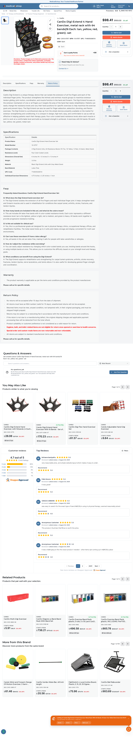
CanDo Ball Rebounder (110, 682)
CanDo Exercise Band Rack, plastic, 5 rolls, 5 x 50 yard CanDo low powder (82, 621)
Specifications (20, 83)
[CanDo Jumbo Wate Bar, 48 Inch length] (50, 662)
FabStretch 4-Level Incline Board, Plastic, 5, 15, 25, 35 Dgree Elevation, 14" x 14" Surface (82, 684)
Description (7, 83)
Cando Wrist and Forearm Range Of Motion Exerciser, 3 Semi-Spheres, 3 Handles (18, 684)
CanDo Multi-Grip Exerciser (15, 619)
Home (3, 14)
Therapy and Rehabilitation (16, 14)
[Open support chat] (128, 729)
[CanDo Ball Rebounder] (115, 662)
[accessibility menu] (3, 731)
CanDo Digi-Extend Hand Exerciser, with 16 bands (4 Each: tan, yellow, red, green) (17, 429)
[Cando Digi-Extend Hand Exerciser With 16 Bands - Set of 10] (50, 405)
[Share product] (50, 24)
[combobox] (114, 363)
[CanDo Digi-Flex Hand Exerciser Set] (82, 405)
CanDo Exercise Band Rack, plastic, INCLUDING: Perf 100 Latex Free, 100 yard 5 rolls (113, 621)
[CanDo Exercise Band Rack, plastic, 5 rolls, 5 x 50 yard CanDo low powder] (82, 597)
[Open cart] (129, 6)
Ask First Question (120, 372)
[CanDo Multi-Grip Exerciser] (18, 597)
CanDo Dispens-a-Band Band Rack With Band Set (48, 620)
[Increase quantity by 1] (120, 27)
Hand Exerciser (51, 14)
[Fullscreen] (50, 20)
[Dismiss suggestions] (128, 718)
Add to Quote (117, 37)
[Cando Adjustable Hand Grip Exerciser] (115, 405)
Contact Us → (63, 68)
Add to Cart (118, 33)
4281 (90, 566)
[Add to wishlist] (50, 29)
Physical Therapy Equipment (35, 14)
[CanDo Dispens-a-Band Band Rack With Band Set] (50, 597)
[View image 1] (5, 20)
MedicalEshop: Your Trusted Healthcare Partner (66, 1)
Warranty (40, 83)
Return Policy (53, 83)
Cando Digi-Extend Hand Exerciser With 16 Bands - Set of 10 (49, 429)
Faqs (31, 83)
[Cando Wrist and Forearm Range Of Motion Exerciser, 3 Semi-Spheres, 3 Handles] (18, 662)
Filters (126, 451)
